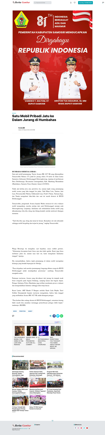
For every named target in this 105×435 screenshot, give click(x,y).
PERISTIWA (22, 311)
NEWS (14, 113)
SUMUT (30, 311)
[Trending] (74, 2)
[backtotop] (52, 421)
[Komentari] (13, 316)
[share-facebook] (54, 316)
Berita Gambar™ (24, 428)
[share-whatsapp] (61, 316)
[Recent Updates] (71, 2)
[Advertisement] (37, 235)
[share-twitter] (57, 316)
